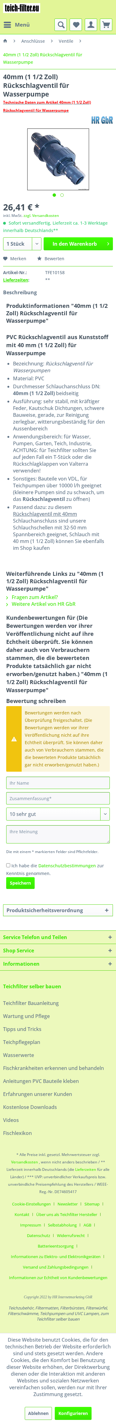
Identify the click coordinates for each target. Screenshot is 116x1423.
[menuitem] (16, 25)
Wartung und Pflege (26, 1016)
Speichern (20, 883)
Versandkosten (24, 1162)
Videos (11, 1120)
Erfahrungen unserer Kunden (37, 1094)
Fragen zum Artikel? (34, 597)
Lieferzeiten (15, 280)
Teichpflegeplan (21, 1042)
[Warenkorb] (106, 25)
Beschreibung (20, 292)
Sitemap (92, 1204)
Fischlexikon (17, 1133)
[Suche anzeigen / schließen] (60, 25)
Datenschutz (38, 1235)
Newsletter (68, 1204)
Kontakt (22, 1214)
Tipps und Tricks (22, 1029)
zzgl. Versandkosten (41, 215)
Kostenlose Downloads (30, 1107)
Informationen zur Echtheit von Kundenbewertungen (58, 1277)
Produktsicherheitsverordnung (44, 910)
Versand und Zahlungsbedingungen (55, 1267)
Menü (22, 24)
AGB (87, 1225)
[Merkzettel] (76, 25)
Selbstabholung (62, 1225)
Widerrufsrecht (71, 1235)
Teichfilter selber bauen (32, 986)
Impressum (30, 1225)
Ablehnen (38, 1413)
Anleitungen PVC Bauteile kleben (41, 1081)
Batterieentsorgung (56, 1246)
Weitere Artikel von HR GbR (43, 604)
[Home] (5, 41)
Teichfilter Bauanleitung (31, 1003)
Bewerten (53, 258)
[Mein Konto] (91, 25)
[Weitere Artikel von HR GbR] (102, 119)
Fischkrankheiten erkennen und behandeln (53, 1068)
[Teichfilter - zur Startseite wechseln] (21, 9)
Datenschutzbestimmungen (67, 866)
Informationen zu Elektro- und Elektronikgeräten (56, 1256)
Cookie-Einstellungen (31, 1204)
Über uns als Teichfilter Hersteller (66, 1214)
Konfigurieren (73, 1413)
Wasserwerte (18, 1055)
